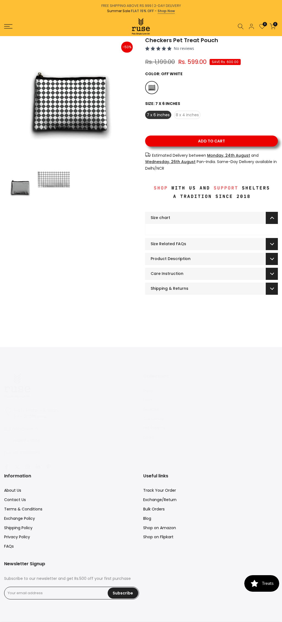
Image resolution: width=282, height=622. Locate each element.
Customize (153, 418)
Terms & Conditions (23, 509)
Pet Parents (154, 428)
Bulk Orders (154, 509)
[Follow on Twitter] (17, 467)
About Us (12, 490)
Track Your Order (159, 490)
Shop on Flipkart (158, 537)
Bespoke (151, 409)
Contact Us (15, 499)
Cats (147, 400)
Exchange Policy (19, 518)
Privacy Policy (17, 537)
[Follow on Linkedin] (38, 467)
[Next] (277, 36)
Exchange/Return (160, 499)
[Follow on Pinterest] (48, 467)
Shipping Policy (18, 528)
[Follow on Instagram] (27, 467)
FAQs (9, 546)
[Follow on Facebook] (6, 467)
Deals (148, 437)
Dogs (148, 390)
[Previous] (4, 36)
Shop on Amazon (159, 528)
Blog (147, 518)
